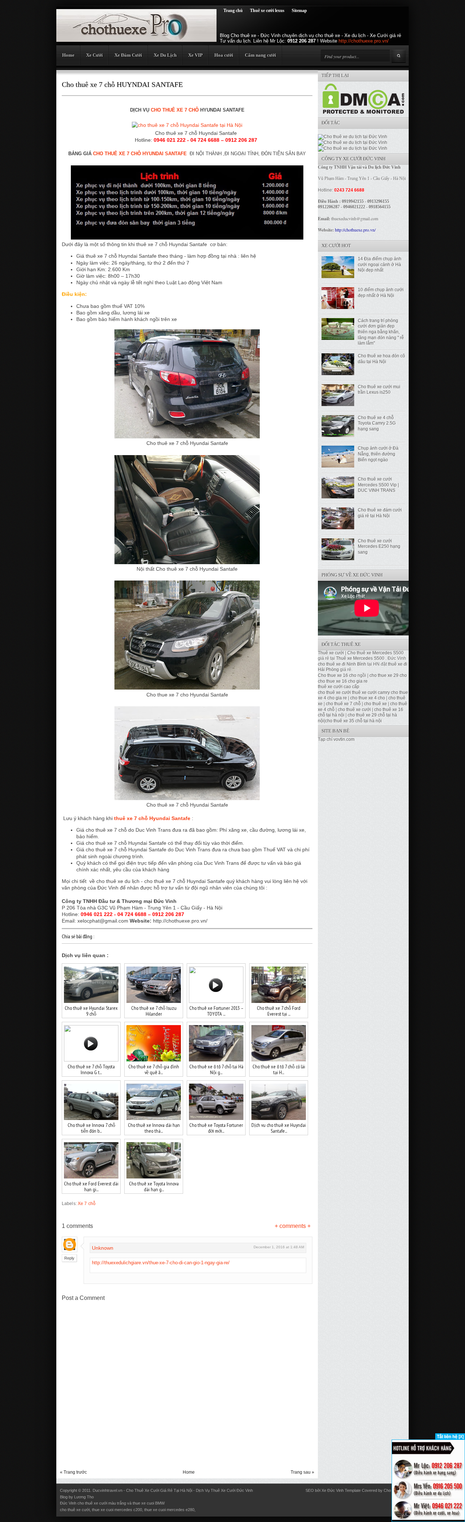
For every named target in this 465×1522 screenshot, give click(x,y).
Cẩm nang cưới (260, 55)
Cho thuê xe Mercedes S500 (375, 652)
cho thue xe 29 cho (388, 675)
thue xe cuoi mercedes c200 (117, 1509)
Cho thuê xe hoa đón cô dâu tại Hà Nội (381, 358)
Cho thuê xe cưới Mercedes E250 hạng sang (379, 546)
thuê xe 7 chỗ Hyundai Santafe (152, 818)
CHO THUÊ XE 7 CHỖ (175, 110)
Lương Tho (84, 1497)
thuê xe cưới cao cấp (338, 686)
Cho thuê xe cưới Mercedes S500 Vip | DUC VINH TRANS (378, 485)
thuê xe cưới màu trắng (105, 1503)
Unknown (102, 1248)
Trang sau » (302, 1472)
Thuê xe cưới (331, 652)
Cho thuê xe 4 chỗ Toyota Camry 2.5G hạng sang (377, 423)
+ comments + (293, 1226)
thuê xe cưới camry (371, 692)
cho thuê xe (375, 703)
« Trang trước (73, 1472)
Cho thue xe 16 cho (337, 675)
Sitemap (299, 10)
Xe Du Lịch (165, 55)
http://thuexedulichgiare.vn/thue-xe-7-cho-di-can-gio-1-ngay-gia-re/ (161, 1262)
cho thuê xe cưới (334, 692)
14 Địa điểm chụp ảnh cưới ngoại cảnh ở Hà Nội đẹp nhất (379, 264)
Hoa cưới (223, 55)
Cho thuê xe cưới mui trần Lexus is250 (379, 389)
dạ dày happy (209, 1509)
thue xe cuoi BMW (149, 1503)
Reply (69, 1258)
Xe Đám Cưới (128, 55)
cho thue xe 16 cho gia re (343, 681)
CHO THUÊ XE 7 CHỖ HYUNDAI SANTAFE (140, 153)
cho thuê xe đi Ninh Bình (342, 664)
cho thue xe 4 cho (367, 697)
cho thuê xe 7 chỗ (343, 703)
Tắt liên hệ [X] (450, 1436)
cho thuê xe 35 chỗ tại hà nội (353, 720)
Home (68, 55)
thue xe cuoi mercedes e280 (169, 1509)
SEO (310, 1490)
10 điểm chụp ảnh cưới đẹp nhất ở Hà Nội (381, 292)
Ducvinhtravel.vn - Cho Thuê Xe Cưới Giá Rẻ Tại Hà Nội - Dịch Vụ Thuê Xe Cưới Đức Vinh (173, 1490)
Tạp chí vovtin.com (336, 739)
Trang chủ (233, 10)
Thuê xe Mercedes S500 (360, 658)
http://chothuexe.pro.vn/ (364, 41)
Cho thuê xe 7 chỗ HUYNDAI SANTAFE (122, 84)
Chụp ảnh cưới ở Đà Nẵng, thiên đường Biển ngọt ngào (378, 454)
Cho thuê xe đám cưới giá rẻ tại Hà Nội (380, 512)
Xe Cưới (94, 55)
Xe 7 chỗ (87, 1203)
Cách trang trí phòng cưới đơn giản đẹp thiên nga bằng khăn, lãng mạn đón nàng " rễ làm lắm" (381, 332)
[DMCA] (363, 112)
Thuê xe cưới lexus (267, 10)
